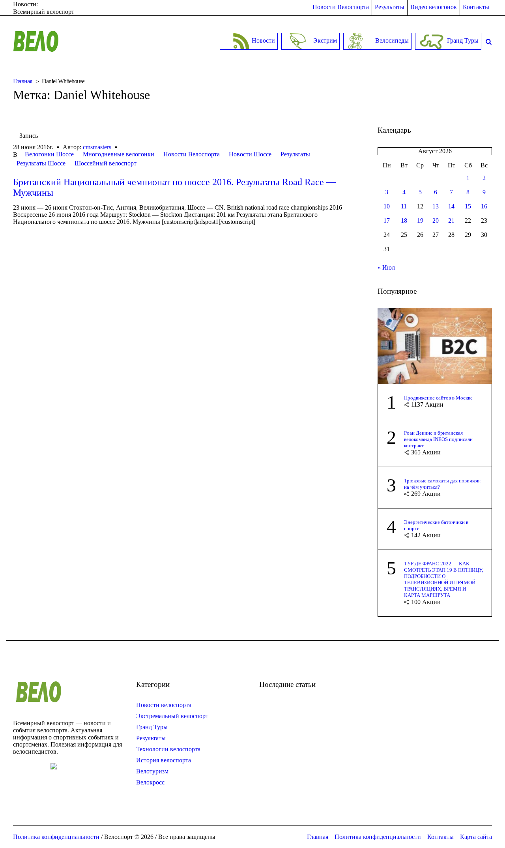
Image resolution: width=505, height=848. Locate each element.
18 (404, 220)
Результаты (295, 154)
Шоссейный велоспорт (106, 163)
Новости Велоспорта (191, 154)
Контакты (440, 836)
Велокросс (150, 782)
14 (451, 206)
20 (435, 220)
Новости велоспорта (163, 705)
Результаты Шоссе (41, 163)
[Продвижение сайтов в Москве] (435, 345)
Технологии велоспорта (168, 749)
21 (451, 220)
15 (468, 206)
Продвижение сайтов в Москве (438, 398)
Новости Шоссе (250, 154)
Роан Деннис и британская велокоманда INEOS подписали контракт (438, 439)
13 (435, 206)
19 (420, 220)
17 (386, 220)
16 (484, 206)
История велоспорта (163, 760)
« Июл (386, 267)
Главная (22, 81)
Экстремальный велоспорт (172, 716)
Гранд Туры (152, 727)
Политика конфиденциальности (378, 836)
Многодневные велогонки (118, 154)
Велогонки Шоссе (49, 154)
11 (404, 206)
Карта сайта (476, 836)
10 (386, 206)
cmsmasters (97, 147)
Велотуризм (152, 771)
